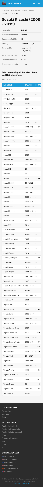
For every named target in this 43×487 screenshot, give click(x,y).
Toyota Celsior (8, 314)
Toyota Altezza (9, 272)
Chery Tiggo (8, 104)
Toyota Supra (8, 389)
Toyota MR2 (7, 361)
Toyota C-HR (8, 304)
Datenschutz (25, 483)
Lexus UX (7, 225)
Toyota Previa (8, 370)
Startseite (5, 11)
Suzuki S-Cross (9, 248)
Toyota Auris (8, 281)
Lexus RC (7, 174)
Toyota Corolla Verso (11, 337)
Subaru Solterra (9, 230)
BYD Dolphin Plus (9, 99)
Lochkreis (5, 414)
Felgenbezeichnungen (10, 438)
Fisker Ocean (8, 113)
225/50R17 (25, 48)
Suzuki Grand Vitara (10, 239)
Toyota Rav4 (8, 379)
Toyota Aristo (8, 276)
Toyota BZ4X (8, 300)
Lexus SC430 (8, 220)
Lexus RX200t (8, 183)
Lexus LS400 (8, 160)
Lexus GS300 (8, 127)
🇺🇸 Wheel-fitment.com (10, 459)
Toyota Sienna (8, 384)
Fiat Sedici (7, 108)
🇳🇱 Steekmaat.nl (8, 456)
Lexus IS (6, 146)
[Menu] (34, 3)
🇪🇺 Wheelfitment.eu (9, 462)
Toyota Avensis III (10, 290)
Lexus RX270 (8, 188)
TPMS (4, 435)
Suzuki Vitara (8, 267)
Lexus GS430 (8, 136)
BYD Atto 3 (7, 90)
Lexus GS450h (9, 141)
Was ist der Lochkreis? (10, 426)
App (3, 441)
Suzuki (24, 11)
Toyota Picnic (8, 365)
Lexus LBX (7, 155)
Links (4, 444)
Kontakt (4, 417)
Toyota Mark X (8, 351)
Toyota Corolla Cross (11, 328)
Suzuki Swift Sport (10, 258)
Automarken (15, 11)
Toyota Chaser (8, 318)
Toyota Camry (8, 309)
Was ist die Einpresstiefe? (11, 429)
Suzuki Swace (8, 253)
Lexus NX (7, 169)
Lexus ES (6, 122)
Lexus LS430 (8, 164)
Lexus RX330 (8, 197)
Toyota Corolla (8, 323)
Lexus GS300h (9, 131)
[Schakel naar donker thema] (39, 3)
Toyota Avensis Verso (11, 295)
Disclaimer (16, 483)
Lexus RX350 (8, 202)
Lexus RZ (6, 216)
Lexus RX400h (8, 206)
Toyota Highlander (10, 347)
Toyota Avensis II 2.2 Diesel (13, 286)
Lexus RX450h (8, 211)
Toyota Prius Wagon (10, 375)
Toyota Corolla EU (10, 333)
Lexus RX (6, 178)
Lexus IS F (7, 150)
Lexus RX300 (8, 192)
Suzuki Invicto (8, 244)
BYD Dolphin (8, 94)
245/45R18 (25, 51)
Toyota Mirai (8, 356)
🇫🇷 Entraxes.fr (7, 471)
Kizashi (31, 11)
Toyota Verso (8, 393)
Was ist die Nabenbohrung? (12, 432)
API (3, 447)
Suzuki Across (8, 234)
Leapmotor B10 (9, 117)
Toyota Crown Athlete (11, 342)
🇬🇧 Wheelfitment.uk (9, 465)
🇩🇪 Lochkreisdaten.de (10, 468)
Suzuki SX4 (7, 262)
